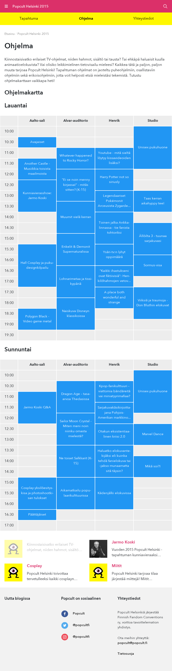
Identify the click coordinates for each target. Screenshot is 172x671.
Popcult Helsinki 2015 (33, 34)
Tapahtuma (28, 19)
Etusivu (9, 34)
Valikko (6, 6)
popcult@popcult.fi (132, 643)
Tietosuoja (126, 654)
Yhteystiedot (143, 19)
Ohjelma (86, 19)
